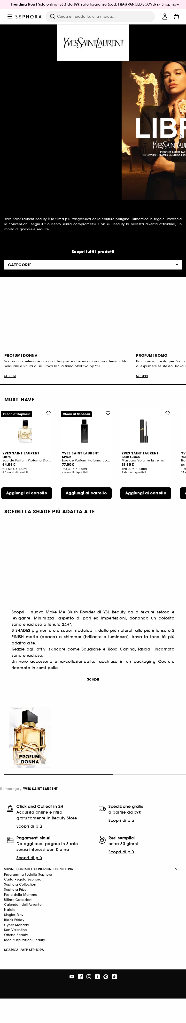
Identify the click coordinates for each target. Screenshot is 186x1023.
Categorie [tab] (19, 264)
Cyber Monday (16, 925)
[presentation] (180, 136)
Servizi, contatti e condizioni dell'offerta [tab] (38, 869)
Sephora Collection (20, 884)
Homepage (9, 789)
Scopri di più (29, 826)
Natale (9, 910)
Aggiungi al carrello (26, 493)
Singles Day (13, 915)
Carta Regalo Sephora (22, 879)
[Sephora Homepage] (29, 16)
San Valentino (15, 930)
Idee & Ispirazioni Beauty (24, 940)
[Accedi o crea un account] (164, 16)
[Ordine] (176, 16)
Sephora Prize (15, 890)
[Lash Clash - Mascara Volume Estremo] (145, 431)
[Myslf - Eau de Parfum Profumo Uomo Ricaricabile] (86, 431)
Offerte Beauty (16, 935)
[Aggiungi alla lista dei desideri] (48, 413)
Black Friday (14, 920)
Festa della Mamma (21, 895)
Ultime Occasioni (18, 900)
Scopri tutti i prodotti (93, 251)
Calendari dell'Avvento (23, 905)
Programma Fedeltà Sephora (28, 874)
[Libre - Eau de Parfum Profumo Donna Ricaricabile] (26, 431)
